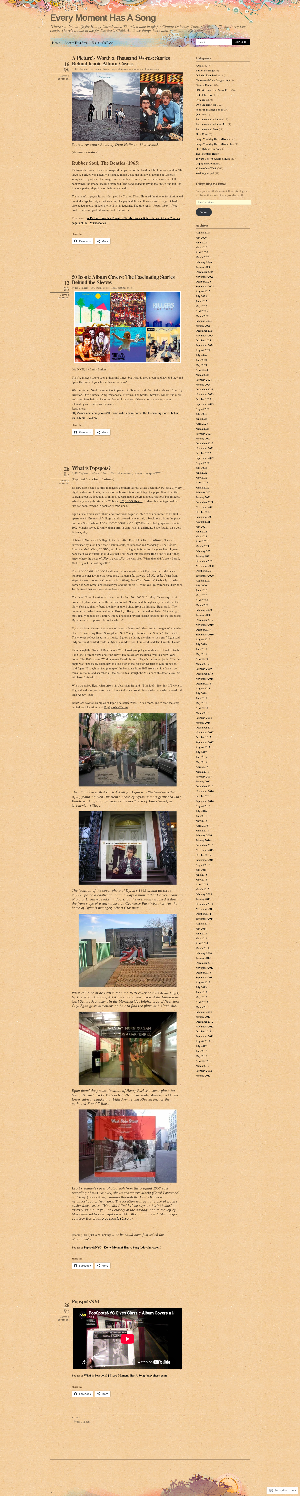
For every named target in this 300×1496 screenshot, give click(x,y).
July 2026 (201, 237)
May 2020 (201, 595)
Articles (200, 65)
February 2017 (204, 776)
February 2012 (204, 1070)
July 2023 (201, 414)
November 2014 (205, 909)
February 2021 (204, 551)
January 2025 (203, 325)
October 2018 (203, 683)
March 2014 (202, 948)
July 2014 (201, 928)
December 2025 (204, 272)
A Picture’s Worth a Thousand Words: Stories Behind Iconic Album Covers (121, 60)
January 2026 (203, 267)
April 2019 (202, 659)
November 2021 (205, 507)
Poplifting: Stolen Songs (209, 109)
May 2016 (201, 820)
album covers (151, 69)
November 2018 (205, 678)
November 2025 (205, 276)
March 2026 (202, 257)
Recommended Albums (209, 119)
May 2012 (201, 1056)
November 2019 (205, 624)
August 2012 (203, 1041)
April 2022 (202, 482)
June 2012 (201, 1051)
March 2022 (202, 487)
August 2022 (203, 463)
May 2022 (201, 477)
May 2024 (201, 365)
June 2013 (201, 992)
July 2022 (201, 468)
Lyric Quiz (202, 100)
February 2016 (204, 835)
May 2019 (201, 654)
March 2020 (202, 605)
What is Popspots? (91, 468)
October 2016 (203, 796)
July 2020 (201, 585)
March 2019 (202, 664)
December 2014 (204, 904)
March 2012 (202, 1066)
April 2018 (202, 708)
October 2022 (203, 453)
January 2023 (203, 438)
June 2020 (201, 590)
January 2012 (203, 1075)
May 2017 (201, 762)
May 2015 (201, 879)
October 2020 (203, 571)
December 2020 (204, 561)
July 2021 (201, 526)
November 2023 (205, 394)
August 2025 (203, 291)
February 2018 (204, 718)
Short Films (202, 134)
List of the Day (204, 95)
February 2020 (204, 610)
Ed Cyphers (81, 69)
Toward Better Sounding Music (213, 158)
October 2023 (203, 399)
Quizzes (200, 114)
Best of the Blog (205, 70)
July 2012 (201, 1046)
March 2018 (202, 713)
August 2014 (203, 923)
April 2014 (202, 943)
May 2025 (201, 306)
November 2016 (205, 791)
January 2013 (203, 1017)
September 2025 (205, 286)
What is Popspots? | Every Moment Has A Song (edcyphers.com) (125, 1375)
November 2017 (205, 732)
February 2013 (204, 1012)
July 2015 (201, 870)
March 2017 (202, 771)
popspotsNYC (153, 473)
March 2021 (202, 546)
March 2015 (202, 889)
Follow (204, 212)
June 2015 (201, 874)
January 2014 (203, 958)
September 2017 (205, 742)
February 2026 (204, 262)
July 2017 (201, 752)
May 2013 (201, 997)
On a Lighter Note (206, 104)
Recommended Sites (207, 129)
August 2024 (203, 350)
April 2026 (202, 252)
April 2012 (202, 1061)
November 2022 (205, 448)
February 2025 (204, 321)
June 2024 (201, 360)
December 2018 (204, 673)
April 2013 (202, 1002)
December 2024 (204, 330)
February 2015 (204, 894)
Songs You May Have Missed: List (215, 144)
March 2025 (202, 316)
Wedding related (205, 173)
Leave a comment (63, 77)
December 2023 (204, 389)
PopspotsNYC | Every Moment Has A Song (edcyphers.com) (122, 1247)
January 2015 (203, 899)
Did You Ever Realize (208, 75)
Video (76, 1417)
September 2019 (205, 634)
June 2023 (201, 419)
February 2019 (204, 668)
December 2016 (204, 786)
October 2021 (203, 512)
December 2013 (204, 963)
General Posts (101, 69)
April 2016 (202, 825)
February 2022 (204, 492)
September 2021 (205, 517)
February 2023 (204, 433)
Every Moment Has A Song (103, 18)
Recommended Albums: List (211, 124)
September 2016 (205, 801)
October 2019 (203, 629)
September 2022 (205, 458)
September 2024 (205, 345)
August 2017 (203, 747)
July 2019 (201, 644)
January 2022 (203, 497)
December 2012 (204, 1021)
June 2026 (201, 242)
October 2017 (203, 737)
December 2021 (204, 502)
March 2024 (202, 375)
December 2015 (204, 845)
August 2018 (203, 688)
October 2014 (203, 914)
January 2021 (203, 556)
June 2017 (201, 757)
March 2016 (202, 830)
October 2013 (203, 972)
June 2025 (201, 301)
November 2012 (205, 1026)
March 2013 (202, 1007)
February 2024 (204, 379)
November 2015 (205, 850)
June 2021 (201, 531)
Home (56, 42)
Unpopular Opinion (207, 163)
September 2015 (205, 860)
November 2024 (205, 335)
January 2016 (203, 840)
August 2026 (203, 232)
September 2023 (205, 404)
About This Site (76, 42)
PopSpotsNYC (131, 501)
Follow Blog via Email (211, 183)
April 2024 (202, 370)
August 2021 (203, 521)
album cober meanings (130, 69)
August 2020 (203, 580)
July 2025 (201, 296)
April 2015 (202, 884)
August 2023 (203, 409)
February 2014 (204, 953)
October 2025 (203, 281)
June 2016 (201, 816)
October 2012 (203, 1031)
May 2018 (201, 703)
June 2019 (201, 649)
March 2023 (202, 428)
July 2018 (201, 693)
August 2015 (203, 865)
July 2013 (201, 987)
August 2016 (203, 806)
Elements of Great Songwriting (213, 80)
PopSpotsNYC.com (116, 707)
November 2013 (205, 967)
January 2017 (203, 781)
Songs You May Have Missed (212, 139)
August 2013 (203, 982)
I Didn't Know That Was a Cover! (214, 90)
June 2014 (201, 933)
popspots (139, 473)
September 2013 (205, 977)
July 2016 (201, 811)
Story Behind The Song (209, 149)
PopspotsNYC (86, 1301)
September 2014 (205, 918)
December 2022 (204, 443)
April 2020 (202, 600)
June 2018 (201, 698)
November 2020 (205, 566)
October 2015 (203, 855)
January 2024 (203, 384)
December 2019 (204, 620)
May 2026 (201, 247)
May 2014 (201, 938)
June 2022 (201, 472)
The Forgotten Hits (206, 154)
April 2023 (202, 423)
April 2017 (202, 767)
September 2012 (205, 1036)
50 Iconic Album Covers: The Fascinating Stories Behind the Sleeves (123, 279)
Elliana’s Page (102, 42)
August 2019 (203, 639)
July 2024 (201, 355)
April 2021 (202, 541)
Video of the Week (206, 168)
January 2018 (203, 722)
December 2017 (204, 727)
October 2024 (203, 340)
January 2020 (203, 615)
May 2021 (201, 536)
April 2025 (202, 311)
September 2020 (205, 575)
